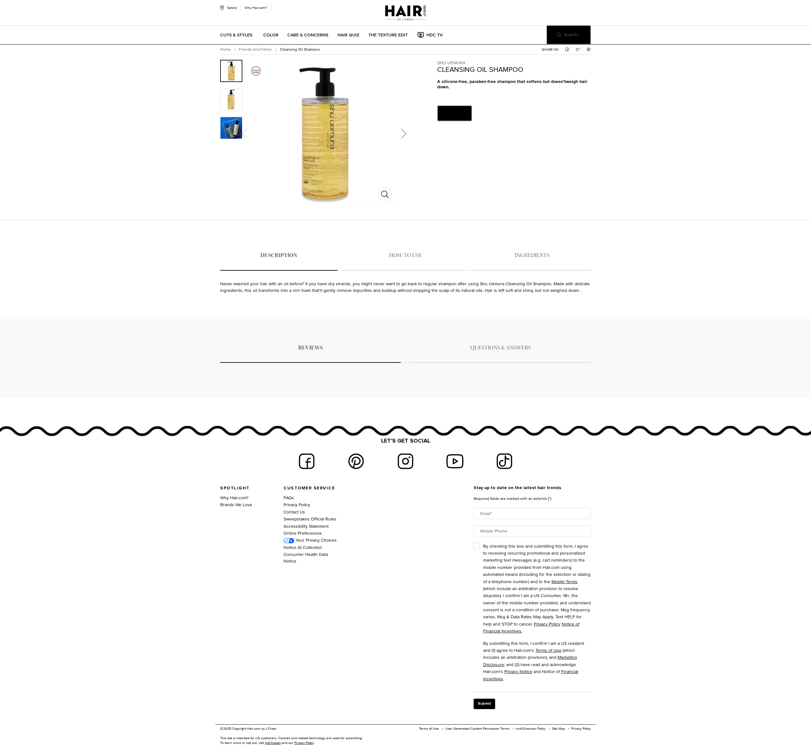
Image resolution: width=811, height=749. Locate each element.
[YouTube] (455, 461)
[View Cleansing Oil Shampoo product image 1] (231, 70)
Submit (484, 704)
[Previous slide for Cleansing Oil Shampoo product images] (244, 133)
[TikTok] (504, 461)
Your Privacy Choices (315, 540)
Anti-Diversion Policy (531, 728)
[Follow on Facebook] (306, 461)
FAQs (289, 497)
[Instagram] (405, 461)
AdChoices (273, 742)
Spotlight (235, 488)
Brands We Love (236, 504)
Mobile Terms (565, 581)
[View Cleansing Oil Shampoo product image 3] (231, 128)
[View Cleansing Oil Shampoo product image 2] (231, 99)
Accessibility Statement (306, 526)
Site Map (558, 728)
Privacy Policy (297, 504)
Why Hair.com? (256, 7)
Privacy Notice (518, 671)
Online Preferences (303, 533)
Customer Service (309, 488)
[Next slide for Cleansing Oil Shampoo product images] (404, 133)
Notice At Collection (303, 547)
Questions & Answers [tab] (500, 347)
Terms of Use (548, 650)
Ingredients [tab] (532, 255)
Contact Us (294, 512)
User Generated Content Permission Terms (477, 728)
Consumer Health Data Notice (306, 557)
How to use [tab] (405, 255)
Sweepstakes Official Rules (310, 519)
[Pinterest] (356, 461)
